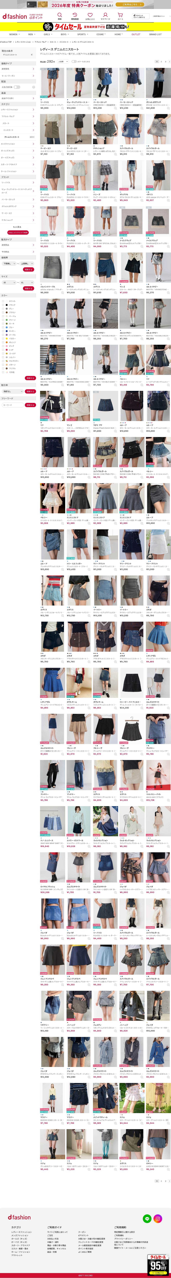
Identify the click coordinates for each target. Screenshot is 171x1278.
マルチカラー (14, 361)
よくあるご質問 (84, 1252)
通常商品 (5, 245)
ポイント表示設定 (85, 1248)
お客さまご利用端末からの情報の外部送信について (131, 1243)
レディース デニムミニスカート (83, 42)
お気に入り (90, 19)
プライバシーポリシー (123, 1238)
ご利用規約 (119, 1235)
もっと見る (17, 227)
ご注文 (50, 1235)
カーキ (11, 323)
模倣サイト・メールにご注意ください (130, 1248)
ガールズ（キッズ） (8, 150)
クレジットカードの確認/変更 (90, 1242)
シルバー (12, 357)
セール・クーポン (8, 75)
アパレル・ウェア (40, 42)
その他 (11, 372)
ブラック (12, 305)
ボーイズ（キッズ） (8, 157)
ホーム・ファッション (9, 171)
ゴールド (12, 353)
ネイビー (12, 331)
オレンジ (12, 342)
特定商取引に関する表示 (124, 1232)
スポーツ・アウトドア (9, 164)
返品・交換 (52, 1252)
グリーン (12, 320)
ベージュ (12, 316)
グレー (11, 308)
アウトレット (17, 1255)
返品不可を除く (8, 98)
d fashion (15, 16)
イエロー (12, 338)
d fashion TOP (6, 42)
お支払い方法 (53, 1238)
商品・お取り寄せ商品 (56, 1245)
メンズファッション (8, 143)
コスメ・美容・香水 (19, 1248)
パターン (12, 364)
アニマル (12, 368)
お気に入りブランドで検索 (18, 232)
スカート (53, 42)
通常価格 (5, 69)
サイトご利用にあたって (57, 1232)
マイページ (105, 19)
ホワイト (12, 301)
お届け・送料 (53, 1242)
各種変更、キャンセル (56, 1248)
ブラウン (12, 312)
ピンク (11, 346)
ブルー (11, 327)
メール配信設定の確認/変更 (89, 1245)
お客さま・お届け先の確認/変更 (91, 1238)
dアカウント (83, 1235)
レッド (11, 349)
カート (120, 19)
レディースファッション (23, 42)
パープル (12, 335)
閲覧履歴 (75, 19)
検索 (60, 19)
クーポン (82, 1232)
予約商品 (5, 251)
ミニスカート (64, 42)
